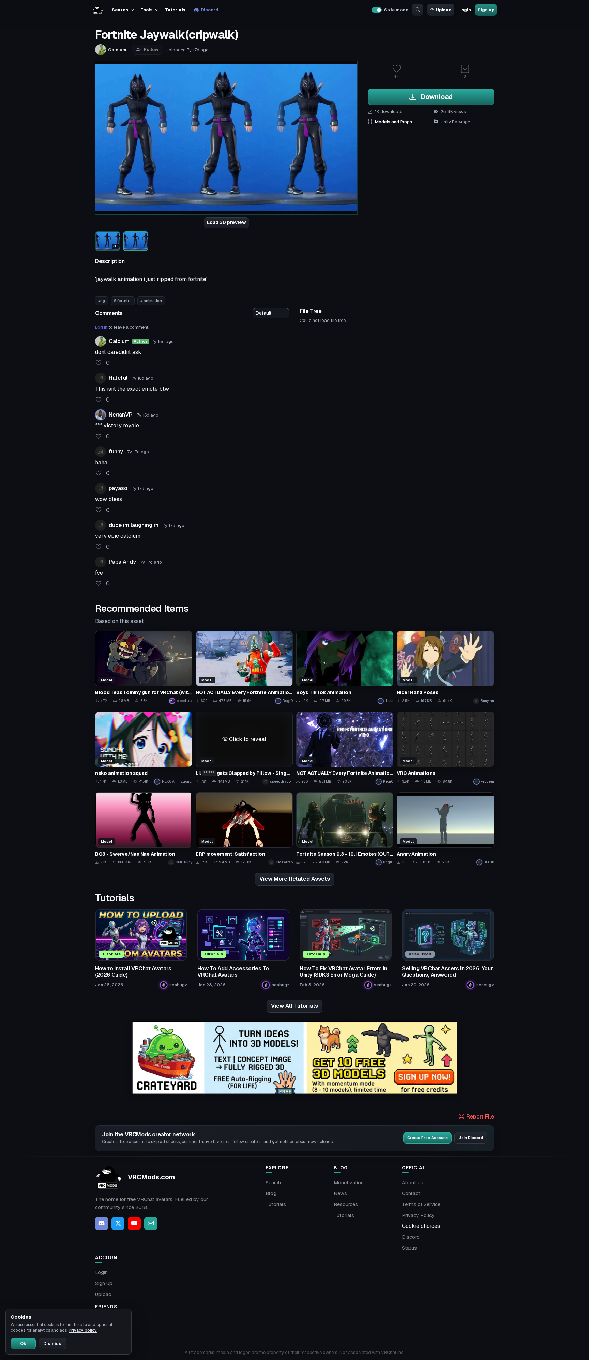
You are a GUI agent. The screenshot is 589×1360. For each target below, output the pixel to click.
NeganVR (121, 414)
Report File (479, 1116)
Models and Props (393, 122)
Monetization (349, 1182)
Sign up (486, 10)
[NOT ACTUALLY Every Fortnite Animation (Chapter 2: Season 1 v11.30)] (244, 667)
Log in (101, 327)
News (340, 1193)
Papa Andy (122, 561)
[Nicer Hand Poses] (445, 667)
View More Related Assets (294, 878)
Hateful (118, 377)
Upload (444, 10)
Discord (209, 10)
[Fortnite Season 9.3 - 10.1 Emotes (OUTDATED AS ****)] (344, 828)
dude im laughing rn (133, 525)
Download (436, 96)
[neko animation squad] (143, 748)
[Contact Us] (150, 1223)
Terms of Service (421, 1204)
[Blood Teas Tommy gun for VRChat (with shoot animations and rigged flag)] (143, 667)
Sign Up (103, 1283)
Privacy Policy (418, 1215)
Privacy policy (83, 1330)
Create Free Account (427, 1137)
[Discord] (101, 1223)
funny (116, 451)
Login (464, 10)
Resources (346, 1204)
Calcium (119, 341)
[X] (117, 1223)
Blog (271, 1193)
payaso (118, 488)
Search (273, 1182)
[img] (294, 1058)
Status (409, 1248)
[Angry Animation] (445, 828)
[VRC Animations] (445, 748)
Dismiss (52, 1343)
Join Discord (471, 1137)
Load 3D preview (226, 222)
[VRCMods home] (98, 10)
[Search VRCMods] (417, 10)
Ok (23, 1343)
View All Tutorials (294, 1006)
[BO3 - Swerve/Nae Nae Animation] (143, 828)
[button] (244, 739)
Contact (411, 1193)
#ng (101, 300)
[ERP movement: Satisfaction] (244, 828)
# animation (151, 300)
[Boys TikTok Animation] (344, 667)
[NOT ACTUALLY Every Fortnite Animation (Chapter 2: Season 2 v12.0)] (344, 748)
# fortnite (123, 300)
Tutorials (175, 10)
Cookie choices (421, 1226)
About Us (412, 1182)
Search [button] (120, 10)
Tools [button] (146, 10)
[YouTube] (134, 1223)
